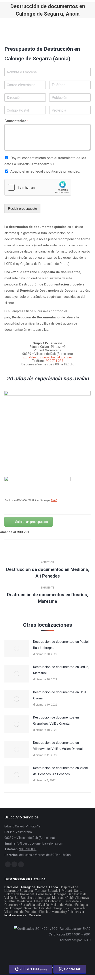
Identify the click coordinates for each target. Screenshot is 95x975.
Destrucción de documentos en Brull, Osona (60, 695)
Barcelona (11, 887)
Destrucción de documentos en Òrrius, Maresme (61, 670)
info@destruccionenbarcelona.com (47, 357)
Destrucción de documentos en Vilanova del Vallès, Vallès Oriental (58, 746)
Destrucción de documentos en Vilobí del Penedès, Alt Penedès (60, 771)
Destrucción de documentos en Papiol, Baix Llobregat (61, 645)
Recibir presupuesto (22, 208)
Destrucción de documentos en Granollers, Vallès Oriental (56, 720)
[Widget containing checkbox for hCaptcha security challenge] (37, 187)
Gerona (42, 887)
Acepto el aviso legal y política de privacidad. (45, 171)
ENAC (54, 500)
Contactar (72, 969)
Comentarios (16, 121)
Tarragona (28, 887)
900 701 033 (54, 361)
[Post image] (16, 648)
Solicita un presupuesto (31, 522)
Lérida (53, 887)
